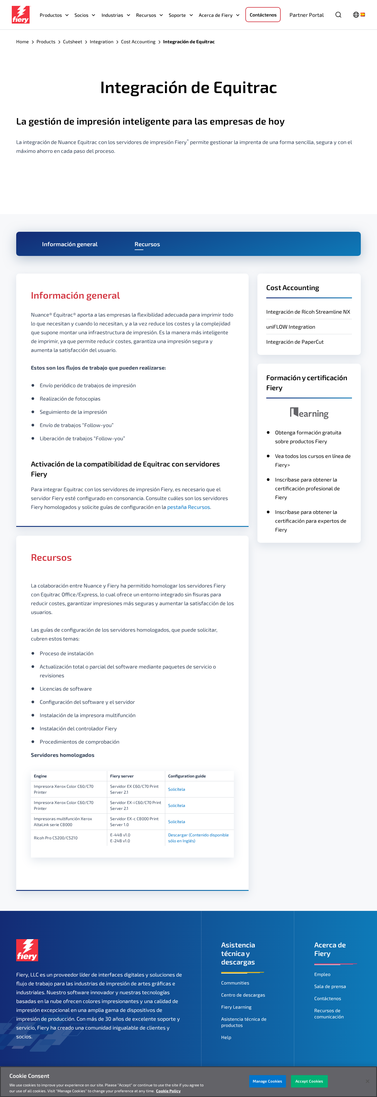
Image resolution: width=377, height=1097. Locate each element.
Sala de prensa (330, 986)
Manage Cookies (267, 1081)
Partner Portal (307, 14)
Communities (235, 982)
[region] (188, 1081)
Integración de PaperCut (295, 341)
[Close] (367, 1081)
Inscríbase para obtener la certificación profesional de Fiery (307, 488)
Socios (81, 15)
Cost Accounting (138, 41)
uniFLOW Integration (290, 326)
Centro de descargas (243, 994)
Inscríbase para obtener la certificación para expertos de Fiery (310, 521)
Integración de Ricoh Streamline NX (308, 311)
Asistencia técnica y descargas (238, 953)
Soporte (177, 15)
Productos (51, 15)
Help (226, 1037)
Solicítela (176, 789)
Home (22, 41)
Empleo (322, 974)
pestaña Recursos (188, 507)
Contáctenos (263, 14)
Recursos (146, 15)
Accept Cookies (309, 1081)
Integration (101, 41)
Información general (69, 243)
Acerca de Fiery (216, 15)
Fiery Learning (236, 1007)
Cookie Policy (168, 1090)
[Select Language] (359, 15)
